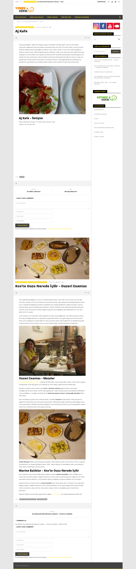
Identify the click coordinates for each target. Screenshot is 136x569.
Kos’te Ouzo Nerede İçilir (28, 499)
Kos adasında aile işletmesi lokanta (29, 382)
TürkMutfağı (98, 132)
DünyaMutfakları (30, 1)
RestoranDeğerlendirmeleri (25, 27)
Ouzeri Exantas (55, 494)
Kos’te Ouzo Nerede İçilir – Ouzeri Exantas (51, 286)
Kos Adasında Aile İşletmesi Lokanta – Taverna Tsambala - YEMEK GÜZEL (45, 524)
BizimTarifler (99, 109)
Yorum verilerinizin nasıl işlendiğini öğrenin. (59, 229)
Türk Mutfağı (66, 17)
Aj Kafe (22, 177)
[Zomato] (119, 1)
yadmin (46, 27)
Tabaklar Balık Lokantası (103, 72)
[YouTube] (112, 1)
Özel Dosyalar (20, 17)
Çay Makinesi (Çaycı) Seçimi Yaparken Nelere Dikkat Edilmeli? (107, 77)
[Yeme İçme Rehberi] (106, 98)
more (86, 38)
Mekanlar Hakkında (82, 17)
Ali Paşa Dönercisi (71, 190)
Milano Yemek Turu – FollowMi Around (105, 83)
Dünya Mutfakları (36, 17)
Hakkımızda (101, 1)
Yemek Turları (52, 17)
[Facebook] (108, 1)
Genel (96, 118)
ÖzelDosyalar (99, 123)
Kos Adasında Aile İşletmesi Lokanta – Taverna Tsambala (51, 1)
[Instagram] (115, 1)
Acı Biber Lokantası (34, 190)
